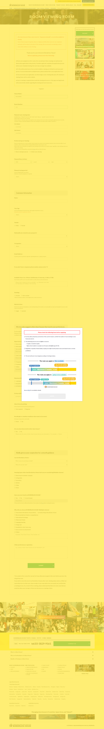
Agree (52, 396)
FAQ (29, 390)
